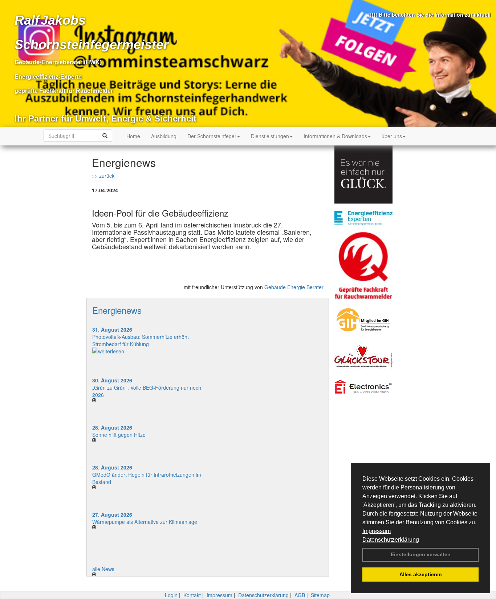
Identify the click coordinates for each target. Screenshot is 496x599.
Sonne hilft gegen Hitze (119, 434)
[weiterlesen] (147, 351)
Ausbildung (163, 136)
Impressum (376, 531)
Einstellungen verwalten (421, 554)
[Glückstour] (368, 356)
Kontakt (192, 595)
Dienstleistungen (270, 136)
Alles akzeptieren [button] (420, 574)
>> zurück (103, 175)
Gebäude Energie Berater (294, 287)
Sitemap (320, 595)
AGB (299, 595)
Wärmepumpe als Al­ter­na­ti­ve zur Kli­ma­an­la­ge (144, 521)
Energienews (117, 310)
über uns (392, 136)
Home (133, 136)
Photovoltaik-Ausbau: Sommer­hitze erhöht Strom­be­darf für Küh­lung (140, 340)
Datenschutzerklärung (390, 540)
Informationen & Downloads (335, 136)
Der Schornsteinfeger (211, 136)
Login (171, 595)
